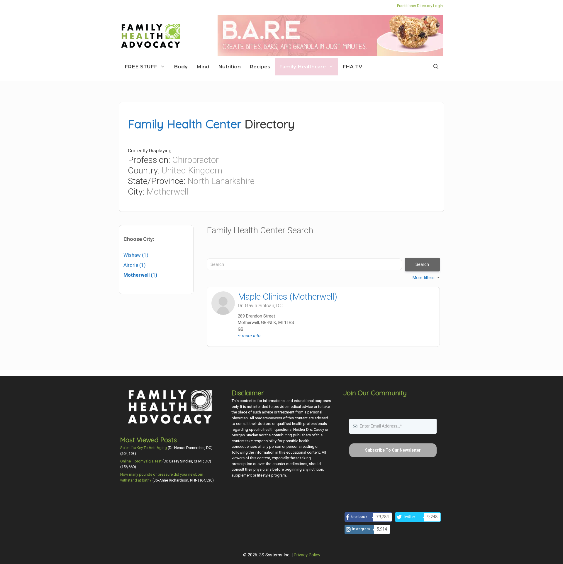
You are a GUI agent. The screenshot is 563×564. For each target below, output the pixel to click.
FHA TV (352, 67)
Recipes (260, 67)
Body (181, 67)
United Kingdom (192, 170)
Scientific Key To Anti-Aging (143, 447)
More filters (424, 277)
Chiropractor (195, 160)
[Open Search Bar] (436, 66)
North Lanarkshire (221, 181)
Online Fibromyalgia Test (141, 461)
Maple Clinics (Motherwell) (287, 296)
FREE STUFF (141, 67)
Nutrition (229, 67)
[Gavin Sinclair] (223, 303)
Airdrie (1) (134, 265)
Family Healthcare (302, 67)
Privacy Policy (307, 555)
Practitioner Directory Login (420, 6)
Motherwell (167, 191)
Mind (202, 67)
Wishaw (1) (135, 255)
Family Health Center (184, 123)
